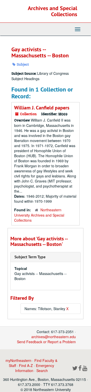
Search (42, 370)
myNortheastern (18, 360)
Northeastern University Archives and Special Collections (39, 215)
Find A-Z (26, 365)
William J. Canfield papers (41, 107)
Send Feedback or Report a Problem (46, 341)
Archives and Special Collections (52, 11)
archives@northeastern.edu (53, 336)
